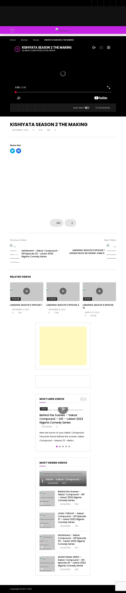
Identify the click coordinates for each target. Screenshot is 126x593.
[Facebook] (94, 3)
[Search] (112, 30)
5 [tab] (69, 446)
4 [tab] (66, 446)
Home (13, 40)
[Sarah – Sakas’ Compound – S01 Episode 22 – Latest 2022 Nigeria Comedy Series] (63, 473)
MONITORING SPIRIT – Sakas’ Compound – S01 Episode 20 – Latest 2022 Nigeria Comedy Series (72, 561)
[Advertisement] (66, 15)
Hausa (36, 40)
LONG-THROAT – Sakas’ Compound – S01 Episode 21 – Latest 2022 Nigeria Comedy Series (72, 518)
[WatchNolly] (63, 30)
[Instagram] (113, 3)
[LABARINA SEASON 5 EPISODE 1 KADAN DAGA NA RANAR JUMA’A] (111, 251)
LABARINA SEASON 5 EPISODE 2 (62, 304)
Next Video (110, 240)
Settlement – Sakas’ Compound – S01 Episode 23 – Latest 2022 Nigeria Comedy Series (40, 253)
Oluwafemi (47, 426)
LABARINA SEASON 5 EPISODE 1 (26, 304)
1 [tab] (57, 446)
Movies (24, 40)
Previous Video (18, 240)
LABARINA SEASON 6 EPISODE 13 (98, 306)
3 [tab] (63, 446)
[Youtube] (107, 3)
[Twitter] (101, 3)
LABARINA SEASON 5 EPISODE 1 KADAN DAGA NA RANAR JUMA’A (86, 252)
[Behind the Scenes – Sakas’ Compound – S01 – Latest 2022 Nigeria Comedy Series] (47, 498)
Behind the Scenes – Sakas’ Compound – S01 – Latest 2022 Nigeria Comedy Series (61, 419)
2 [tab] (60, 446)
